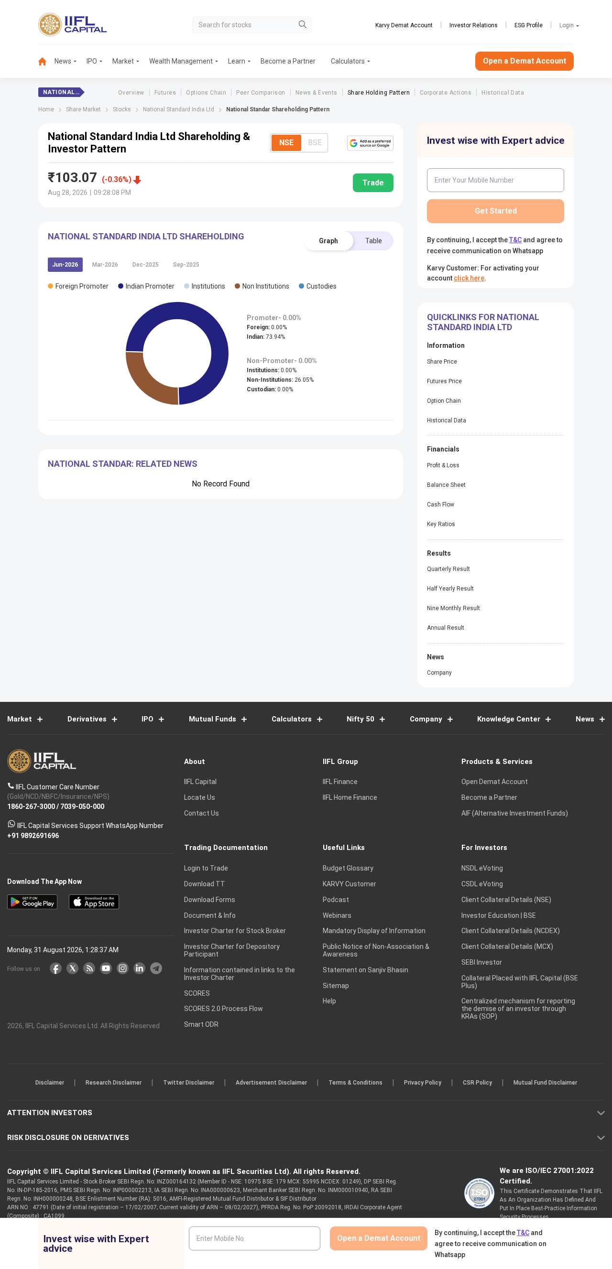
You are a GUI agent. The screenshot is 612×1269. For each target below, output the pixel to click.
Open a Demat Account (238, 667)
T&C (255, 696)
